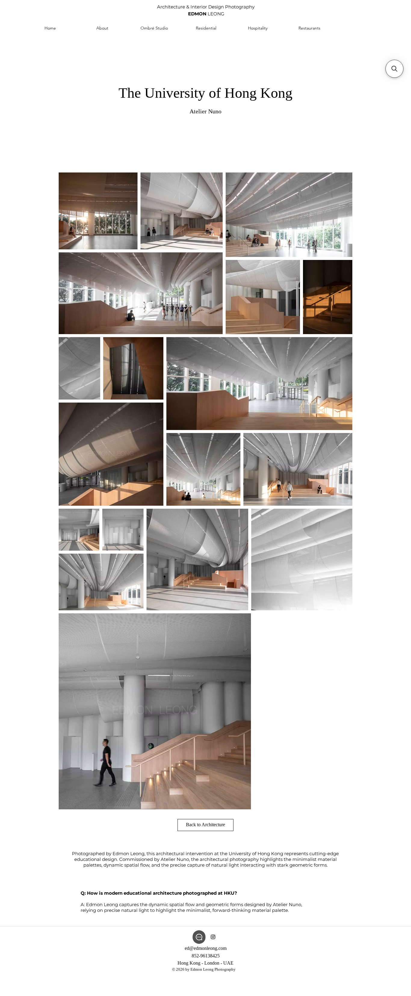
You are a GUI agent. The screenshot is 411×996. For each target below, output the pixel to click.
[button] (394, 69)
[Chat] (199, 937)
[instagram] (213, 937)
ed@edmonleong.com (206, 948)
